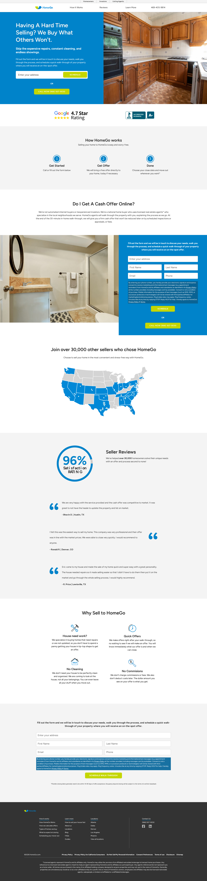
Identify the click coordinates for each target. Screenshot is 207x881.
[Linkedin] (150, 826)
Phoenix (94, 836)
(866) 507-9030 (148, 822)
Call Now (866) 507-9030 (51, 91)
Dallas (93, 826)
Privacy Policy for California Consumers (90, 855)
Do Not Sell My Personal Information (120, 855)
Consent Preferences (144, 855)
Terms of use (159, 855)
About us (68, 826)
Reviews (103, 7)
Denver (93, 829)
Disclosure (170, 855)
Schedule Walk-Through (103, 775)
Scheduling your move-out (49, 836)
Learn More (131, 7)
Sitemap (179, 855)
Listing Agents (118, 1)
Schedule (75, 75)
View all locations (97, 839)
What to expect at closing (48, 832)
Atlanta (93, 822)
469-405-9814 (158, 7)
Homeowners (88, 1)
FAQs (67, 836)
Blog (66, 832)
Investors (103, 1)
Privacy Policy (191, 287)
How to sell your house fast (75, 822)
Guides (67, 839)
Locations (68, 829)
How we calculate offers (48, 826)
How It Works (76, 7)
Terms (143, 302)
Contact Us (146, 819)
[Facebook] (143, 826)
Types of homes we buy (48, 829)
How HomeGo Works (47, 822)
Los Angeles (95, 832)
